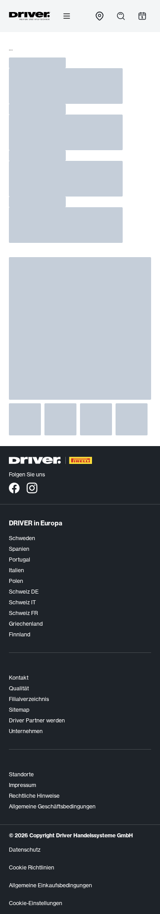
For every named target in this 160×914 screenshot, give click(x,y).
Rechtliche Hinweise (34, 795)
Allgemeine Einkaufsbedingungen (50, 885)
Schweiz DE (24, 591)
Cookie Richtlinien (31, 867)
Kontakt (18, 677)
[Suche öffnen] (121, 16)
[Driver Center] (30, 16)
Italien (16, 570)
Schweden (22, 538)
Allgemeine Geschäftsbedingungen (52, 806)
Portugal (19, 559)
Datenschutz (24, 849)
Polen (16, 581)
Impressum (22, 785)
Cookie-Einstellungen (35, 903)
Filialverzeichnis (29, 699)
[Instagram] (32, 487)
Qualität (19, 688)
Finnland (19, 634)
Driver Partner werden (37, 720)
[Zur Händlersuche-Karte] (99, 16)
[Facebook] (14, 487)
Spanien (19, 548)
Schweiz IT (22, 602)
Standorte (21, 774)
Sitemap (19, 709)
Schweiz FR (23, 613)
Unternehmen (26, 731)
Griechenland (26, 623)
